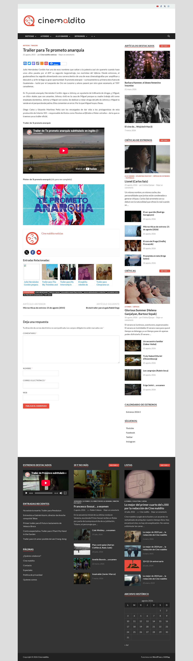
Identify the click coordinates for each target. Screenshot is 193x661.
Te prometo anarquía (33, 295)
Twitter (129, 437)
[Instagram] (168, 6)
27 (147, 632)
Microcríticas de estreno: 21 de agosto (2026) (156, 228)
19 (141, 626)
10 (128, 621)
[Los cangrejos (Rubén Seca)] (133, 371)
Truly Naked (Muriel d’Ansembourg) (152, 357)
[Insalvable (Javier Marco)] (82, 574)
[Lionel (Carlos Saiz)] (147, 160)
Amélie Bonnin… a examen (104, 559)
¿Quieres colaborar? (32, 556)
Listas (144, 501)
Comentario (30, 333)
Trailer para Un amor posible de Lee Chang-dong (44, 539)
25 (134, 632)
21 (154, 626)
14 (154, 621)
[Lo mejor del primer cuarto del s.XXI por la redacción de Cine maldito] (147, 471)
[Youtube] (157, 6)
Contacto (27, 565)
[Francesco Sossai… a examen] (96, 471)
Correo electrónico (34, 380)
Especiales (27, 570)
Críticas (136, 307)
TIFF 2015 (47, 295)
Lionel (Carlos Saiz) (136, 181)
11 (134, 621)
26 (141, 632)
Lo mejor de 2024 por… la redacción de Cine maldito (155, 548)
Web (25, 393)
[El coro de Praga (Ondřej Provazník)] (133, 241)
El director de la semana (101, 501)
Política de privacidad (32, 575)
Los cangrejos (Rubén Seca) (155, 370)
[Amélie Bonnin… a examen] (82, 559)
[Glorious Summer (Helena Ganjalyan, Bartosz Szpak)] (147, 290)
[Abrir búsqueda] (169, 36)
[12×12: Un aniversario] (132, 561)
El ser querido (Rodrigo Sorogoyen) (153, 213)
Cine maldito (29, 560)
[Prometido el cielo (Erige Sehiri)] (133, 256)
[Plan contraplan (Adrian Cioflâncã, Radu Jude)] (82, 545)
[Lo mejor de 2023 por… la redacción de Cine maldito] (132, 576)
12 (141, 621)
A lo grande (62, 36)
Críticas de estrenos (161, 176)
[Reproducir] (26, 493)
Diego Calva (54, 292)
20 (147, 626)
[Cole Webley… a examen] (82, 530)
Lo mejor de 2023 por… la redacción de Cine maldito (155, 577)
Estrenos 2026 (132, 412)
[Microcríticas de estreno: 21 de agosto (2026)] (133, 227)
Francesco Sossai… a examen (91, 506)
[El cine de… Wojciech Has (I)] (147, 108)
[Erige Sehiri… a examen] (133, 385)
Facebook (130, 432)
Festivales (130, 178)
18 (134, 626)
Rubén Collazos (96, 510)
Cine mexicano (41, 292)
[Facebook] (161, 6)
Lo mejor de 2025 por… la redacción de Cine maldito (155, 533)
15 (160, 621)
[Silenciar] (61, 493)
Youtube (130, 428)
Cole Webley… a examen (103, 530)
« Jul (126, 645)
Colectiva (137, 501)
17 (128, 626)
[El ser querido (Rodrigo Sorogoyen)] (133, 212)
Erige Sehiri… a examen (154, 385)
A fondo (45, 36)
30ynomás (80, 36)
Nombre (27, 368)
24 (128, 632)
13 (147, 621)
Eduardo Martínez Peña (71, 292)
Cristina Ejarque (148, 185)
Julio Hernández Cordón (94, 292)
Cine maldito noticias (48, 55)
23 (167, 626)
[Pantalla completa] (65, 493)
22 (160, 626)
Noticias (29, 36)
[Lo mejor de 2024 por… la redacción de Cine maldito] (132, 547)
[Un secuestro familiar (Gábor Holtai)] (133, 341)
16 (167, 621)
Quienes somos (30, 579)
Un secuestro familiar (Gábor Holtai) (153, 342)
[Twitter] (164, 6)
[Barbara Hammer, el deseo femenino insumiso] (147, 64)
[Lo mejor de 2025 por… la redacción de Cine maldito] (132, 532)
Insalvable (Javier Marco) (104, 574)
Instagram (130, 441)
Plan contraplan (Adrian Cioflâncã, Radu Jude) (103, 546)
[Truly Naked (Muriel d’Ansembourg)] (133, 356)
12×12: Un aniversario (153, 561)
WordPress (157, 657)
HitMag (166, 657)
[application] (46, 483)
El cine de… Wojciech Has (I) (138, 126)
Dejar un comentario (66, 55)
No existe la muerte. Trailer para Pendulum (42, 510)
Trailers (34, 45)
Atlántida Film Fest (144, 176)
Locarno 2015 (113, 292)
